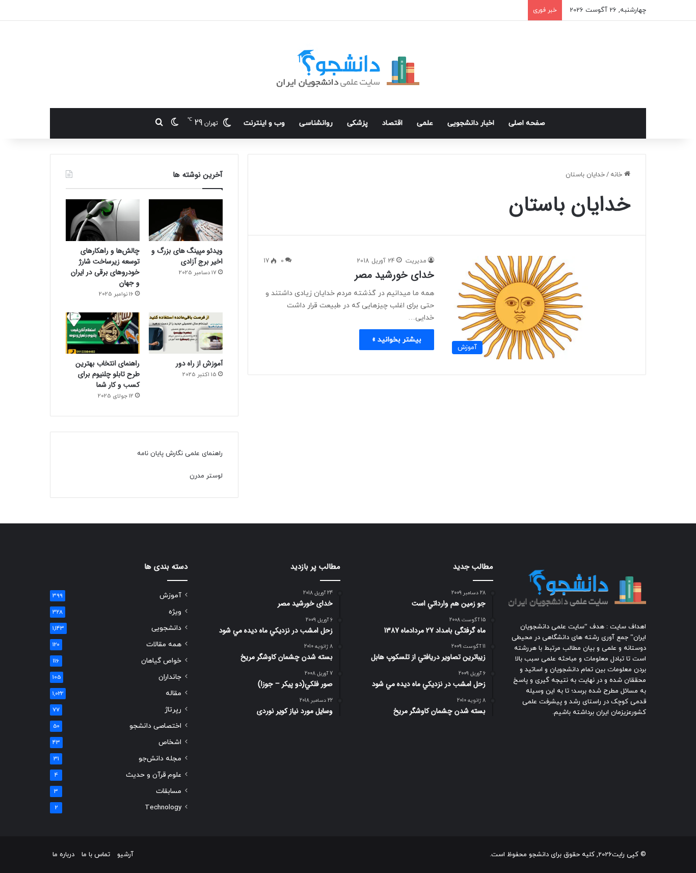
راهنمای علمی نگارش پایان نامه (180, 453)
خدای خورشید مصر (394, 275)
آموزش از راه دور (199, 363)
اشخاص (169, 742)
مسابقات (168, 791)
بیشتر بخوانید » (396, 340)
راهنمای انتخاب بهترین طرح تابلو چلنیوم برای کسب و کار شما (107, 374)
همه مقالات (163, 644)
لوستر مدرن (206, 476)
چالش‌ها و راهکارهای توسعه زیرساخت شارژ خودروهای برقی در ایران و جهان (105, 266)
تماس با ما (96, 854)
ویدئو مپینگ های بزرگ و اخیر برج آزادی (187, 256)
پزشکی (357, 123)
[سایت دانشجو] (348, 64)
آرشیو (125, 854)
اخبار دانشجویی (470, 123)
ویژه (175, 612)
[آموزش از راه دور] (186, 333)
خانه (617, 174)
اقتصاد (392, 123)
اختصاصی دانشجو (155, 726)
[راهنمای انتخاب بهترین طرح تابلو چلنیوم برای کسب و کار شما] (103, 333)
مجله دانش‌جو (160, 758)
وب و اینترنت (264, 123)
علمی (425, 123)
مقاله (173, 693)
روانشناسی (316, 123)
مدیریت (416, 261)
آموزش (170, 595)
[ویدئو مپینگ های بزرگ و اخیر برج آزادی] (186, 220)
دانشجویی (166, 628)
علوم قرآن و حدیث (153, 775)
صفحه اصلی (526, 123)
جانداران (169, 677)
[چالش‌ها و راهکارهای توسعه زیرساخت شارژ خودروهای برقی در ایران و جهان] (103, 220)
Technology (163, 807)
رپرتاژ (173, 710)
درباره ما (63, 854)
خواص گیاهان (161, 661)
